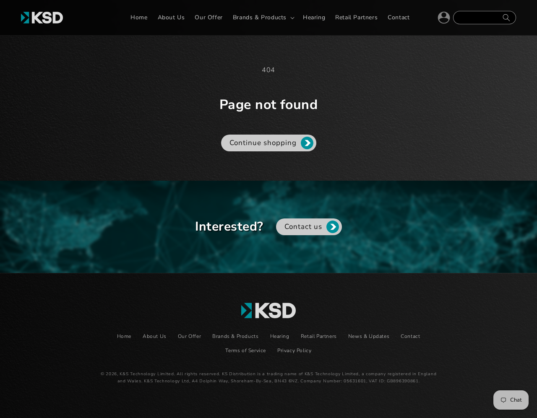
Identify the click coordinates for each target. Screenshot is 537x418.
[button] (263, 17)
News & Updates (368, 336)
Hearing (279, 336)
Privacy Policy (294, 350)
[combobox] (485, 17)
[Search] (506, 17)
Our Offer (189, 336)
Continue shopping (263, 143)
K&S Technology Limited (147, 374)
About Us (155, 336)
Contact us (303, 226)
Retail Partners (319, 336)
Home (124, 336)
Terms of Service (245, 350)
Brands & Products (235, 336)
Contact (410, 336)
